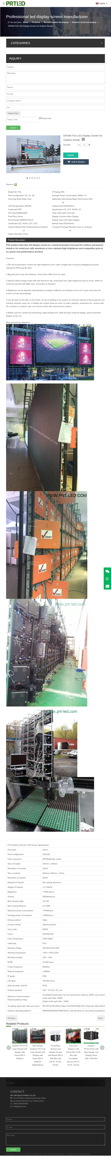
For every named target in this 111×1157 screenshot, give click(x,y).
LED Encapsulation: (16, 206)
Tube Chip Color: (59, 213)
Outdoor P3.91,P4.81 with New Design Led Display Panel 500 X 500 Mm (91, 1052)
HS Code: (12, 213)
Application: (57, 199)
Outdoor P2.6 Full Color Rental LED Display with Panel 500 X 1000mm (19, 1052)
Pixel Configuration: (16, 195)
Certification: (13, 223)
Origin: (11, 234)
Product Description (16, 240)
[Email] (107, 586)
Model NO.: (13, 192)
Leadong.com (84, 1154)
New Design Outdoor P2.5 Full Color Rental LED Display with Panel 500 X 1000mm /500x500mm (37, 1055)
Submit (13, 128)
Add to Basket (78, 162)
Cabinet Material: (15, 227)
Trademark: (13, 209)
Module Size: (57, 223)
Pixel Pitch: (12, 216)
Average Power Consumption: (65, 195)
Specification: (57, 209)
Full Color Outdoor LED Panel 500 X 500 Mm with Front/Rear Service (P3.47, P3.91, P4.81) (73, 1055)
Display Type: (58, 220)
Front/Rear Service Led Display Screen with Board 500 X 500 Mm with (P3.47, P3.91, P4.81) (55, 1055)
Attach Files (13, 113)
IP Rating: (56, 192)
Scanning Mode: (15, 199)
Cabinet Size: (57, 206)
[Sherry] (107, 571)
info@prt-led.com (20, 1106)
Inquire (70, 155)
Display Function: (59, 216)
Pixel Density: (14, 220)
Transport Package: (60, 227)
